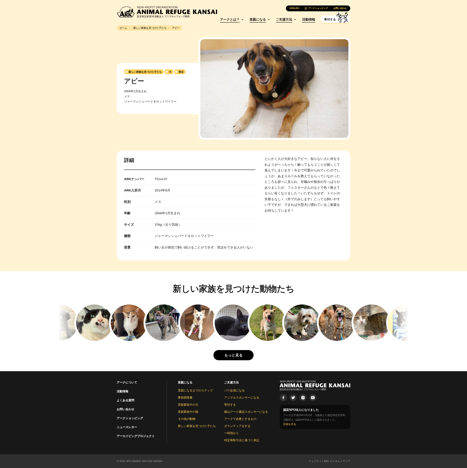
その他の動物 (186, 418)
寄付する (230, 404)
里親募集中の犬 (188, 404)
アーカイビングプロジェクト (136, 436)
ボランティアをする (237, 426)
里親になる (258, 19)
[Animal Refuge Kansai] (167, 12)
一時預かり (231, 433)
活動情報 (308, 19)
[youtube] (313, 397)
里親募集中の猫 (188, 411)
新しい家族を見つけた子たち (197, 426)
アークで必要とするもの (240, 418)
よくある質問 (125, 400)
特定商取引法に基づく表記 (241, 440)
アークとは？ (230, 19)
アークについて (127, 382)
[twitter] (293, 397)
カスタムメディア (340, 461)
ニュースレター (127, 427)
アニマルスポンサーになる (241, 397)
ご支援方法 (284, 19)
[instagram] (303, 397)
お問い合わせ (125, 409)
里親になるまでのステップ (195, 390)
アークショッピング (130, 418)
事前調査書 (185, 397)
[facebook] (283, 397)
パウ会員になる (234, 390)
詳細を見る (289, 424)
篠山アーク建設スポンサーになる (246, 411)
